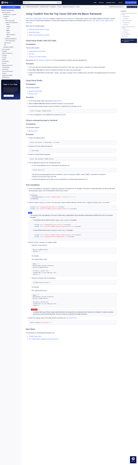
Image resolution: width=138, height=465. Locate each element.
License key (5, 69)
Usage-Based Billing (7, 75)
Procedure (125, 18)
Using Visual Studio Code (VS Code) (129, 14)
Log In (121, 2)
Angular (8, 26)
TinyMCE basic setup (35, 336)
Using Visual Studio (127, 20)
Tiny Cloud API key (71, 318)
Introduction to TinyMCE (9, 14)
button (56, 101)
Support (4, 73)
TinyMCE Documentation (7, 10)
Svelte (8, 32)
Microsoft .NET (33, 94)
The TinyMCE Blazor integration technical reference (43, 339)
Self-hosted (7, 43)
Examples (4, 51)
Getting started (6, 12)
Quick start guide (9, 20)
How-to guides (6, 49)
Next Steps (124, 36)
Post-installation (126, 34)
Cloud (5, 18)
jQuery (8, 36)
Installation (6, 16)
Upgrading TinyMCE (8, 47)
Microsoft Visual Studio (35, 91)
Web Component (10, 34)
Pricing (101, 2)
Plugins (4, 59)
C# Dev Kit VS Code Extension (37, 57)
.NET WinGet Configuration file (44, 60)
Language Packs (110, 2)
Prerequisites (126, 16)
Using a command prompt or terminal (129, 27)
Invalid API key (6, 67)
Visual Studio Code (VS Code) (37, 51)
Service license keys (7, 71)
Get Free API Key (131, 2)
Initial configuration (7, 53)
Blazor (8, 30)
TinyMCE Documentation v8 (116, 6)
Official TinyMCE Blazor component (39, 18)
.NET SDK (32, 54)
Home (95, 2)
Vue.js (8, 28)
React (8, 24)
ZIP (5, 45)
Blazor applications (68, 18)
